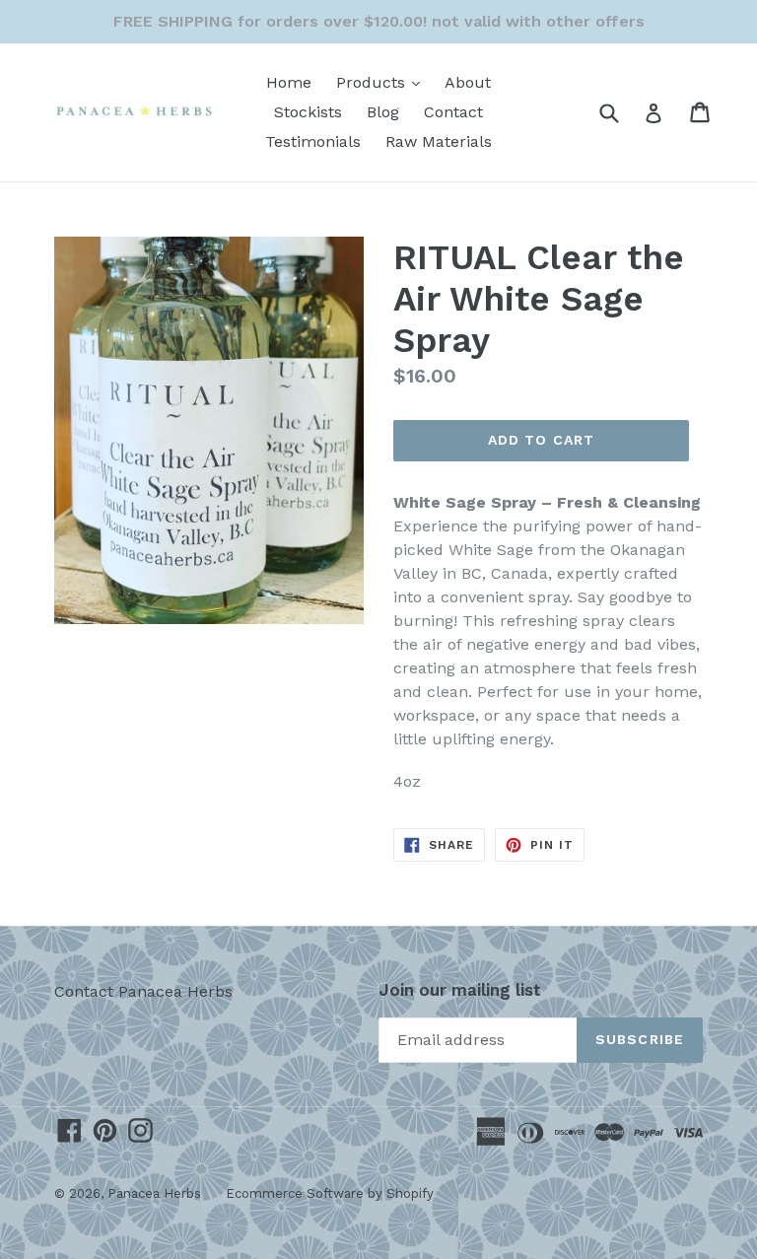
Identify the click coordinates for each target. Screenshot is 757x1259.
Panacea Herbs (154, 1193)
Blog (383, 112)
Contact (453, 112)
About (468, 82)
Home (288, 82)
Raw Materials (438, 141)
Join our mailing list (459, 990)
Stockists (308, 112)
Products (383, 82)
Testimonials (313, 141)
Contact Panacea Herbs (143, 991)
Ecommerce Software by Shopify (330, 1193)
